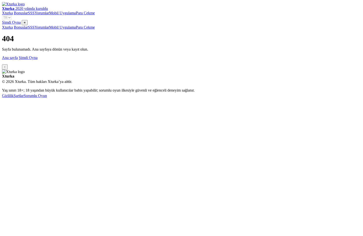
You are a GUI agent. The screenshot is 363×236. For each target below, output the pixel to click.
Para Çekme (85, 13)
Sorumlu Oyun (35, 96)
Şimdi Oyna (11, 22)
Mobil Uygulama (62, 13)
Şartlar (19, 96)
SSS (31, 13)
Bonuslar (21, 13)
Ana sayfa (10, 58)
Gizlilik (8, 96)
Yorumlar (42, 13)
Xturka (7, 13)
